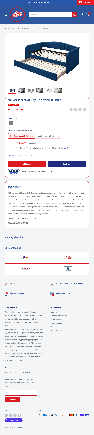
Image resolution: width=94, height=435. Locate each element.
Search (54, 312)
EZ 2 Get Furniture (15, 110)
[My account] (83, 14)
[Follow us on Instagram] (10, 415)
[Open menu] (6, 15)
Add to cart (27, 164)
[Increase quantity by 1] (31, 155)
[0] (87, 14)
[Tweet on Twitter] (80, 109)
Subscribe (87, 2)
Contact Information (59, 315)
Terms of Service (58, 327)
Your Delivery (56, 330)
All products (15, 28)
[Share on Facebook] (71, 109)
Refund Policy (56, 323)
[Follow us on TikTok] (19, 415)
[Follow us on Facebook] (6, 415)
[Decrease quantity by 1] (19, 155)
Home (7, 28)
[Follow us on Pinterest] (15, 415)
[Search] (74, 14)
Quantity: (12, 155)
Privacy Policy (56, 319)
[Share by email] (84, 109)
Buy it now (67, 164)
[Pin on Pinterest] (75, 109)
